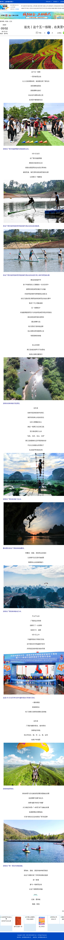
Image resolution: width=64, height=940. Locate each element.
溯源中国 (56, 8)
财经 (39, 6)
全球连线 (55, 6)
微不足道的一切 (18, 926)
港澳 (44, 6)
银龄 (53, 8)
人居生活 (31, 8)
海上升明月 (42, 926)
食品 (27, 8)
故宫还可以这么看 (6, 920)
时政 (31, 6)
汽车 (25, 8)
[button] (12, 67)
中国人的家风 (29, 919)
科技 (62, 6)
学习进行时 (24, 6)
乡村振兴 (49, 8)
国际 (36, 6)
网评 (41, 6)
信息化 (35, 8)
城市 (60, 8)
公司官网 (12, 7)
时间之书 (53, 919)
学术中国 (44, 8)
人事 (33, 6)
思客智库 (50, 6)
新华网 (2, 21)
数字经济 (39, 8)
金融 (22, 8)
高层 (28, 6)
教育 (59, 6)
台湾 (47, 6)
